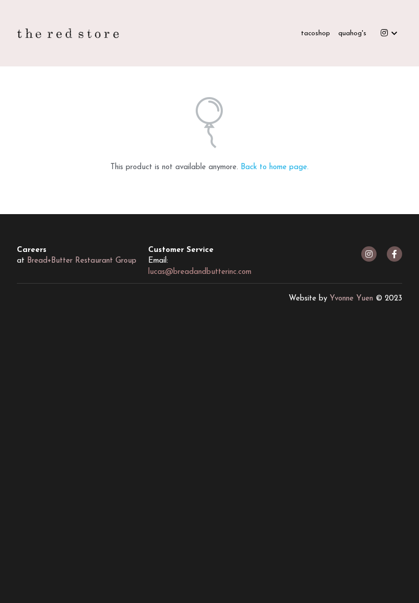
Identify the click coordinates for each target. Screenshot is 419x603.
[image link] (68, 32)
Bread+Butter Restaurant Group (81, 261)
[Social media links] (384, 33)
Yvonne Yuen (351, 299)
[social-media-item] (369, 254)
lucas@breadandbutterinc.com (199, 272)
